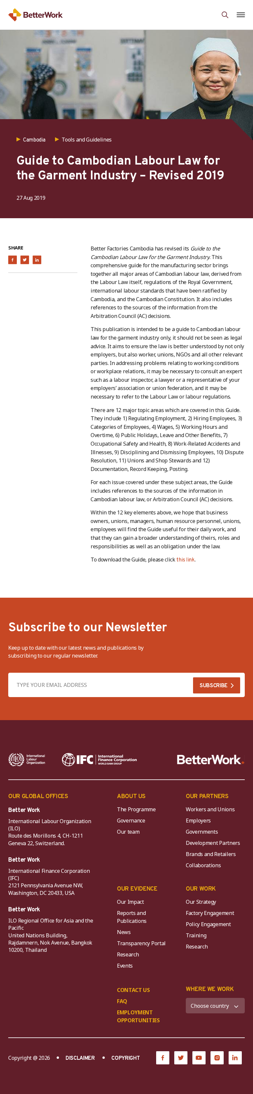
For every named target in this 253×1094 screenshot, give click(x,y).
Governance (131, 820)
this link (185, 560)
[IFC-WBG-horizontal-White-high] (99, 759)
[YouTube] (199, 1057)
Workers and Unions (210, 809)
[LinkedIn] (235, 1057)
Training (196, 935)
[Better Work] (211, 760)
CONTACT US (133, 990)
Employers (198, 820)
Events (125, 965)
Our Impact (130, 901)
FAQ (122, 1001)
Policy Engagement (209, 924)
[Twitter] (180, 1057)
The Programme (136, 809)
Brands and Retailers (211, 854)
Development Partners (213, 843)
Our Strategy (201, 901)
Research (128, 954)
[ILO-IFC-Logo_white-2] (26, 759)
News (124, 932)
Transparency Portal (141, 943)
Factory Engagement (210, 913)
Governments (202, 831)
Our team (128, 831)
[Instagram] (217, 1057)
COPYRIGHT (125, 1058)
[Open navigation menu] (241, 14)
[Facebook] (162, 1057)
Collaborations (203, 865)
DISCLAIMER (80, 1058)
